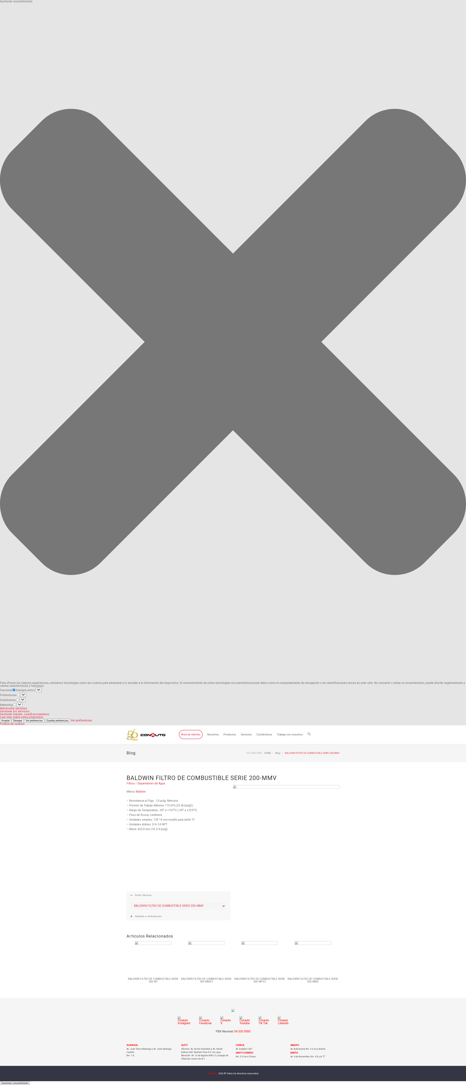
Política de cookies (12, 724)
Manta (294, 1052)
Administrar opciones (13, 708)
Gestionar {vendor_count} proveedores (24, 714)
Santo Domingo (244, 1052)
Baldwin (141, 791)
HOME (267, 753)
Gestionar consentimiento (14, 1083)
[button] (233, 342)
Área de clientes (190, 734)
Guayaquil (132, 1045)
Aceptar (5, 720)
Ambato (294, 1045)
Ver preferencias (34, 720)
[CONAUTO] (146, 734)
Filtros (131, 783)
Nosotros (213, 734)
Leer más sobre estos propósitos (21, 717)
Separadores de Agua (151, 783)
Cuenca (240, 1045)
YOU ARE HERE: (254, 753)
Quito (184, 1045)
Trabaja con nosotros (290, 734)
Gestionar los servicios (14, 711)
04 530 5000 (242, 1031)
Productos (230, 734)
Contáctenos (264, 734)
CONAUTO (213, 1073)
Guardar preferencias (57, 720)
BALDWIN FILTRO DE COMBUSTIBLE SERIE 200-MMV (169, 905)
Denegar (17, 720)
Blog (131, 753)
